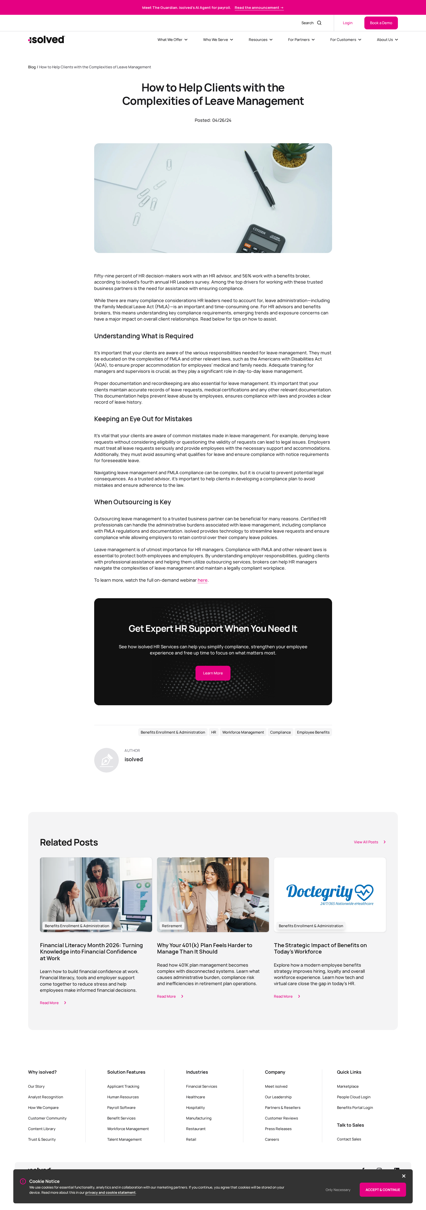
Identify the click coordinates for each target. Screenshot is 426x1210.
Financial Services (201, 1086)
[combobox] (306, 22)
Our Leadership (278, 1096)
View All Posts (366, 841)
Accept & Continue (383, 1189)
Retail (191, 1139)
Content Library (41, 1128)
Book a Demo (381, 22)
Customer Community (47, 1118)
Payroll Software (121, 1107)
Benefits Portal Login (355, 1107)
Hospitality (195, 1107)
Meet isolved (276, 1086)
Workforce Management (243, 732)
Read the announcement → (259, 7)
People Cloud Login (354, 1096)
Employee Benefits (313, 732)
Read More (49, 1002)
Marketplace (348, 1086)
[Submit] (320, 23)
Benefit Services (121, 1118)
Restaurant (196, 1128)
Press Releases (278, 1128)
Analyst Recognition (45, 1096)
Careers (272, 1139)
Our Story (36, 1086)
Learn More (213, 672)
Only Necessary (338, 1189)
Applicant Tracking (123, 1086)
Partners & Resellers (283, 1107)
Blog (32, 66)
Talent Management (124, 1139)
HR (213, 732)
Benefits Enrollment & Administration (173, 732)
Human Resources (123, 1096)
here (203, 580)
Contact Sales (349, 1139)
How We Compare (43, 1107)
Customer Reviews (281, 1118)
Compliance (280, 732)
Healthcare (195, 1096)
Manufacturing (199, 1118)
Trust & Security (42, 1139)
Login (348, 22)
